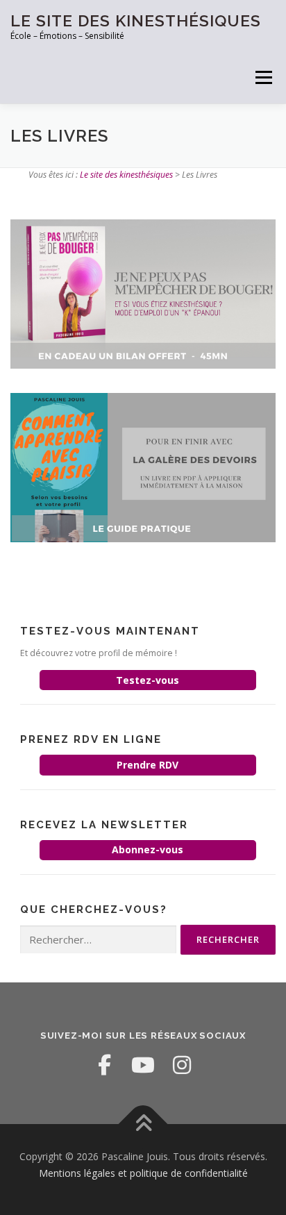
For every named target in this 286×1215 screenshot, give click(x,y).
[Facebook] (104, 1065)
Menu (262, 77)
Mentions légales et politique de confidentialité (143, 1173)
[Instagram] (181, 1065)
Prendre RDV (147, 764)
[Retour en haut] (143, 1124)
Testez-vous (147, 680)
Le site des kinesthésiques (135, 20)
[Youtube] (143, 1065)
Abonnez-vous (147, 849)
